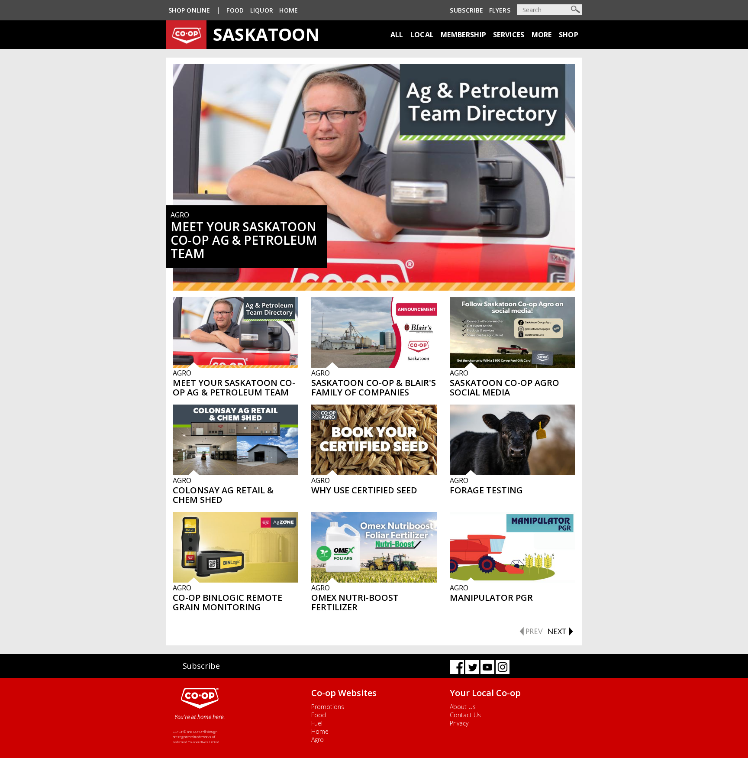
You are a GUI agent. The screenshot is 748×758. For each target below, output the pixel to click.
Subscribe (466, 10)
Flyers (499, 10)
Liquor (262, 10)
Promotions (327, 707)
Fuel (316, 723)
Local (422, 34)
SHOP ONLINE (189, 10)
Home (288, 10)
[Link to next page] (560, 630)
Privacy (459, 723)
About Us (463, 707)
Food (235, 10)
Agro (317, 739)
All (396, 34)
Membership (463, 34)
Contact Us (465, 715)
